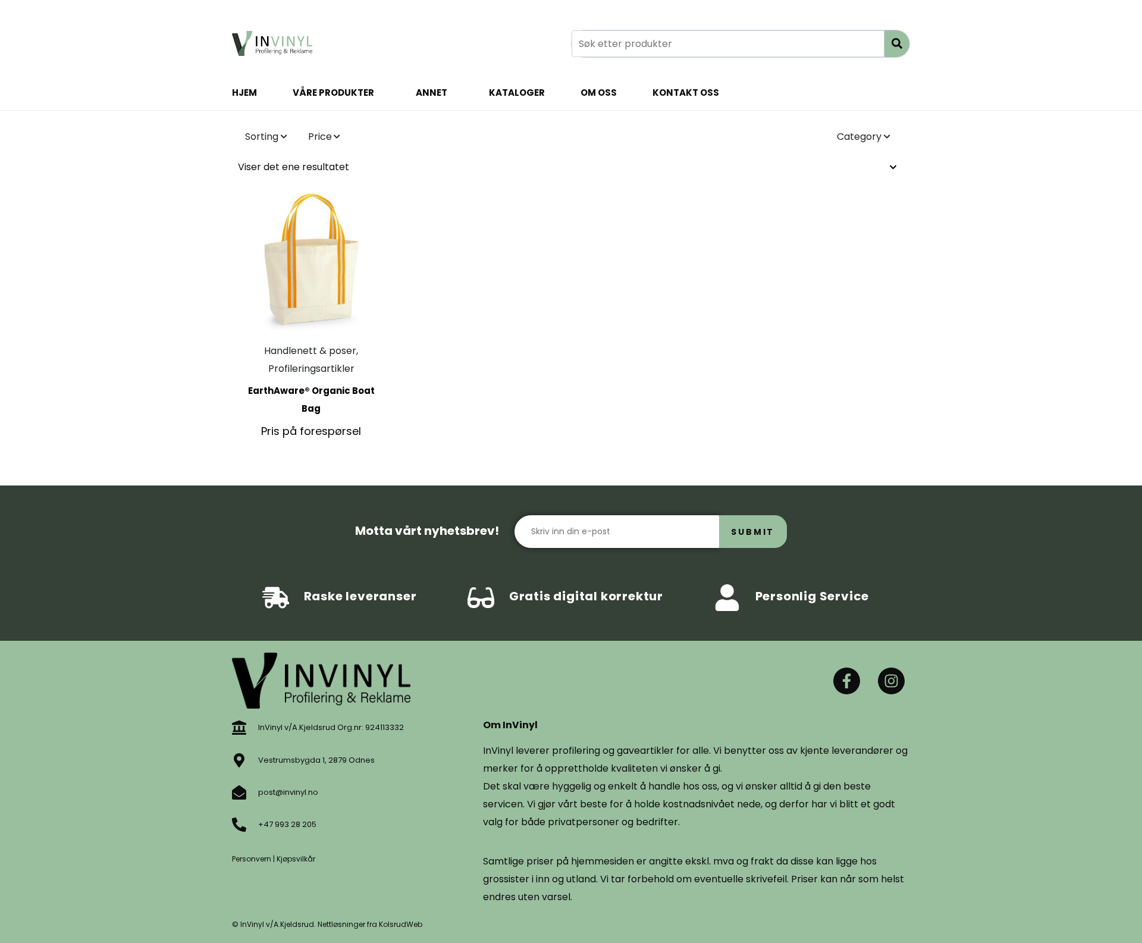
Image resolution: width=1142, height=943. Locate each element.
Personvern (251, 859)
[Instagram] (891, 681)
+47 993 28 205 (287, 824)
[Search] (896, 43)
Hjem (244, 92)
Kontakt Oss (685, 92)
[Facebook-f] (846, 681)
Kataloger (517, 92)
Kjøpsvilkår (296, 859)
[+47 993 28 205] (239, 824)
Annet (431, 92)
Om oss (599, 92)
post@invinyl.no (288, 792)
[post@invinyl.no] (239, 792)
